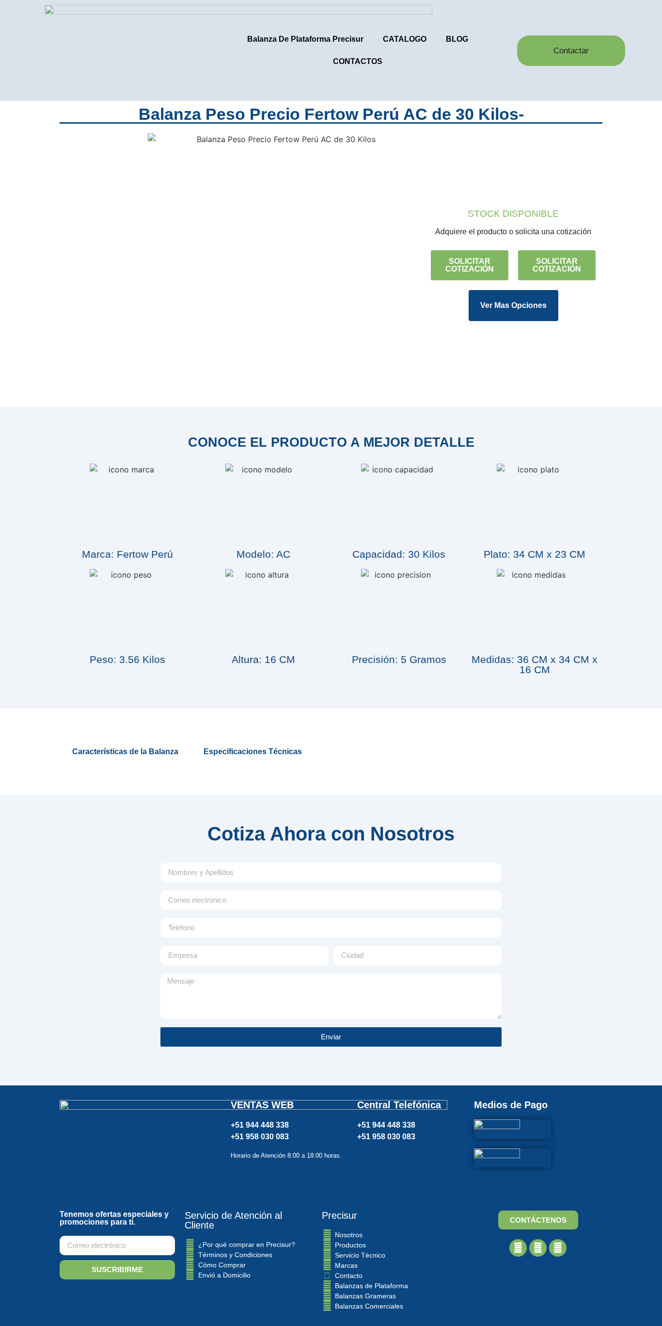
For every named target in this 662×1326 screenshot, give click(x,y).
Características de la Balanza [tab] (125, 751)
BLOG (457, 39)
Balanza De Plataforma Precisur (305, 39)
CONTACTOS (357, 61)
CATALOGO (404, 39)
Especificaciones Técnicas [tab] (253, 751)
